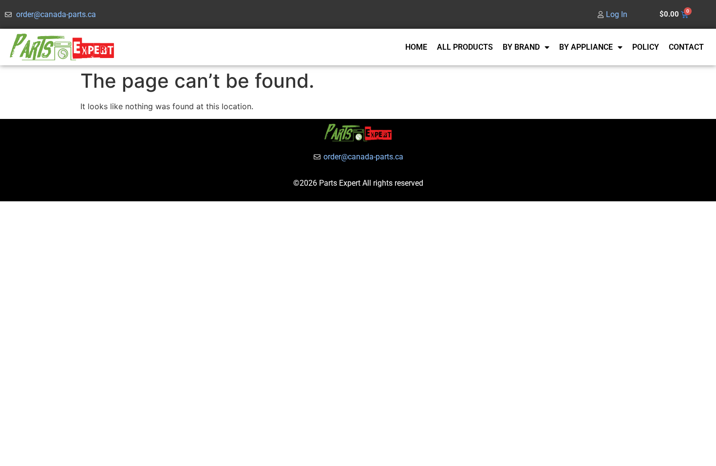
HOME (416, 47)
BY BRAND (521, 47)
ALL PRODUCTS (465, 47)
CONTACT (686, 47)
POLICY (645, 47)
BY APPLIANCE (586, 47)
